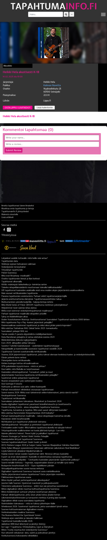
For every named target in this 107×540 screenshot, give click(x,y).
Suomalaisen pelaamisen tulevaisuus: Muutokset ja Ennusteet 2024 (31, 401)
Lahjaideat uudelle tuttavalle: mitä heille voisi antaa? (24, 258)
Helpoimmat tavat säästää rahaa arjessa (19, 308)
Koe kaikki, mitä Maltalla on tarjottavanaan (20, 369)
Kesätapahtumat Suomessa (13, 395)
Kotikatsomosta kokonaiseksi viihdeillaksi (19, 535)
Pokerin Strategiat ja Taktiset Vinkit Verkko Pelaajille (25, 436)
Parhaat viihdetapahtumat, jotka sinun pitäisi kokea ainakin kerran (30, 495)
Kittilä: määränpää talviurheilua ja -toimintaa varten (24, 284)
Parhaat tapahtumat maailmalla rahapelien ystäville (24, 313)
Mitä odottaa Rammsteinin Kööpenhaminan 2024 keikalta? (27, 413)
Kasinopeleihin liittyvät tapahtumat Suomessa (21, 439)
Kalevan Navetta (52, 85)
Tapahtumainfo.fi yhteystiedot (15, 211)
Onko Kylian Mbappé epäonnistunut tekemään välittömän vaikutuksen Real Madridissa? (40, 448)
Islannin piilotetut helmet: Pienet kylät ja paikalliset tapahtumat (29, 433)
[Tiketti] (62, 241)
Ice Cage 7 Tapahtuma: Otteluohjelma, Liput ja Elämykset (27, 527)
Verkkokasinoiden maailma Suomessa (18, 512)
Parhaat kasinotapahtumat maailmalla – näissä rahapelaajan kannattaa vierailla (35, 416)
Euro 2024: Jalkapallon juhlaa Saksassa (18, 343)
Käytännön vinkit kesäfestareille (15, 419)
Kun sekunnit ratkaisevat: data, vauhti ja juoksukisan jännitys (28, 533)
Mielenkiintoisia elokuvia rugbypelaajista (19, 340)
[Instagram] (9, 229)
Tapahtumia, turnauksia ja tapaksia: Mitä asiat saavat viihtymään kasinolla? (34, 410)
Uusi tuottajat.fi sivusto (11, 384)
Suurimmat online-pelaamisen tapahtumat (20, 378)
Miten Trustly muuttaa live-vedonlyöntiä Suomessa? (24, 530)
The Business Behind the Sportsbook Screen (21, 515)
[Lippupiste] (53, 241)
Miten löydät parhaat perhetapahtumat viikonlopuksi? (25, 480)
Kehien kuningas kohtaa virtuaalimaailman (20, 363)
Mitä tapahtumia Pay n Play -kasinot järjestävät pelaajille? (27, 322)
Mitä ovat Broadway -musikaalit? (16, 275)
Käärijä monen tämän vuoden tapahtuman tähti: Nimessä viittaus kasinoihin (35, 454)
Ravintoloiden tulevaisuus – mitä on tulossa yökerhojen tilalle (28, 503)
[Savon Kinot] (28, 247)
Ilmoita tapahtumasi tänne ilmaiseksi (17, 205)
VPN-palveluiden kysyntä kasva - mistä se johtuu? (23, 366)
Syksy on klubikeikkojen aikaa (14, 316)
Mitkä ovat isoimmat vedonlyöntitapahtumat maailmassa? (27, 311)
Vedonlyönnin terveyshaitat (13, 267)
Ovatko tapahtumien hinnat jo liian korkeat (20, 278)
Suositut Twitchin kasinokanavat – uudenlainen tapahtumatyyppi (30, 346)
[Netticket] (69, 241)
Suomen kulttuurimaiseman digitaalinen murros (22, 509)
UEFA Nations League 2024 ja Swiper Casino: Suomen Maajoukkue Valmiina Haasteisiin (40, 445)
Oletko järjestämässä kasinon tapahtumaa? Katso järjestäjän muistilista (33, 474)
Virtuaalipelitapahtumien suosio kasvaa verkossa (22, 468)
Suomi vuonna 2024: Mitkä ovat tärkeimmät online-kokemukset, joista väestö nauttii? (39, 392)
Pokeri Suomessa (9, 273)
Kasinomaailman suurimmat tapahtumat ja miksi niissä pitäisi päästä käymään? (36, 325)
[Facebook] (4, 229)
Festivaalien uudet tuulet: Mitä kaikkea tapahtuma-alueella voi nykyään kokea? (36, 427)
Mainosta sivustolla (9, 214)
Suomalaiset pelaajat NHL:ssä (14, 331)
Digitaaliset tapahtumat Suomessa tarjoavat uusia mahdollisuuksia (30, 471)
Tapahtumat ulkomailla (11, 281)
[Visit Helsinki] (11, 241)
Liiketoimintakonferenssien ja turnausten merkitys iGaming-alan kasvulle (33, 497)
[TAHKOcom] (24, 241)
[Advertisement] (53, 182)
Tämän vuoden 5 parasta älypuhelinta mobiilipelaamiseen (26, 334)
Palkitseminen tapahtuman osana (16, 477)
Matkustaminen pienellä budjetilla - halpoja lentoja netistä (27, 302)
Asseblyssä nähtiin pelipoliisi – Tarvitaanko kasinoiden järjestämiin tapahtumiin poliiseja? (40, 459)
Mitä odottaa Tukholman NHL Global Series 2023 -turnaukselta (29, 328)
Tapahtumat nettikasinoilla (13, 398)
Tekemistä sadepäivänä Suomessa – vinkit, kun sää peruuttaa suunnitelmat (34, 486)
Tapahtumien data (9, 261)
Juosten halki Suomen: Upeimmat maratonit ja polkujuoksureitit (30, 483)
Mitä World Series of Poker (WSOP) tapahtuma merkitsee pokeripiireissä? (34, 305)
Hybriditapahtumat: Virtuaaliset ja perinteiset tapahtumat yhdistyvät (32, 424)
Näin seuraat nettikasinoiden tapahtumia (19, 293)
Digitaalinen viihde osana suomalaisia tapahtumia (22, 500)
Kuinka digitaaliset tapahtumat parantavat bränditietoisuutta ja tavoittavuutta (36, 404)
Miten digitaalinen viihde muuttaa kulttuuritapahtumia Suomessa (30, 489)
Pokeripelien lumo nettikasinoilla (15, 360)
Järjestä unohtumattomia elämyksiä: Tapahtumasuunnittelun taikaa (31, 299)
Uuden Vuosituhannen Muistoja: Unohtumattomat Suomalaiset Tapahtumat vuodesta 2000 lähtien (45, 319)
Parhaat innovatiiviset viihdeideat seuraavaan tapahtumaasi (27, 389)
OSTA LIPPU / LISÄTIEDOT (18, 107)
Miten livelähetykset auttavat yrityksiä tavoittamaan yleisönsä (28, 492)
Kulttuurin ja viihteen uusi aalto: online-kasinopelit (23, 386)
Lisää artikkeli (7, 217)
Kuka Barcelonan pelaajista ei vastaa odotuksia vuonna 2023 (27, 337)
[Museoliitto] (38, 241)
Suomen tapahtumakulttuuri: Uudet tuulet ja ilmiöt (24, 442)
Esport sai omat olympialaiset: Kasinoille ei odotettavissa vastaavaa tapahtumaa (36, 457)
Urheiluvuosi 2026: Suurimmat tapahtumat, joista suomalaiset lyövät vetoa (34, 506)
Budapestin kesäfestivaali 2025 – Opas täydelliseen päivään (27, 465)
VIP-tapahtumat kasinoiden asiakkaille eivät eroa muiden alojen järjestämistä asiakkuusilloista (42, 290)
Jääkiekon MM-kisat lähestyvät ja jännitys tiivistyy (23, 524)
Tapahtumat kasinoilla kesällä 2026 (16, 521)
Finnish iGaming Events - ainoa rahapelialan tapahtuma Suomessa (30, 407)
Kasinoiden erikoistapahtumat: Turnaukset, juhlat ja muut (27, 372)
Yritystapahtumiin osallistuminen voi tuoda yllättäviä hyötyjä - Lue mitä (32, 430)
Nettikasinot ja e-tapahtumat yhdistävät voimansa (23, 422)
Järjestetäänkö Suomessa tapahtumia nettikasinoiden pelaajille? (29, 375)
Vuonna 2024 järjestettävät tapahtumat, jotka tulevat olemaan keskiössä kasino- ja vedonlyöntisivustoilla (48, 354)
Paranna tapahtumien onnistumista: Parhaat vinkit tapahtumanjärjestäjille (34, 296)
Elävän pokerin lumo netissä (13, 357)
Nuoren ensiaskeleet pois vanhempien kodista (21, 381)
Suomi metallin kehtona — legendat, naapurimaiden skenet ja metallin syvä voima (37, 462)
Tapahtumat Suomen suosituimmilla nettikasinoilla (23, 351)
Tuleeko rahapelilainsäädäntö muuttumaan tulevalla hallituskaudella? (31, 287)
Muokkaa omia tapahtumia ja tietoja (17, 208)
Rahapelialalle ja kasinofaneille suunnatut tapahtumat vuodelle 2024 (31, 348)
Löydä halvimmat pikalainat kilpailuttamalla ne (21, 451)
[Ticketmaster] (81, 241)
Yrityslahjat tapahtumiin (12, 270)
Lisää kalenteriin (45, 107)
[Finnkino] (10, 247)
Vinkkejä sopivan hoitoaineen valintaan (18, 264)
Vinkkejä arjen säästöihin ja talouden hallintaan (22, 518)
